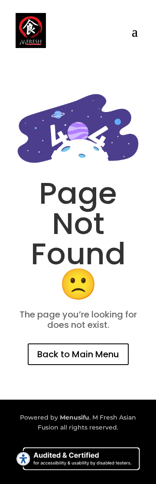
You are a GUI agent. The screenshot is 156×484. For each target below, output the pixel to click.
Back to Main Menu (78, 354)
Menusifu (74, 417)
